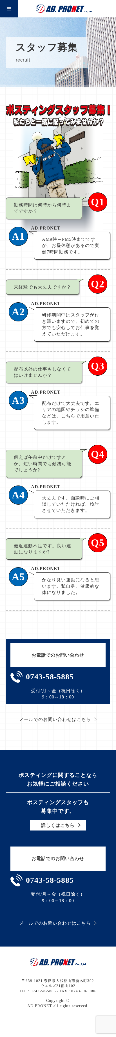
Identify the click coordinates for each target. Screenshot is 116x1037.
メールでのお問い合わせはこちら (55, 719)
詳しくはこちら (58, 825)
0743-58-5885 (50, 676)
